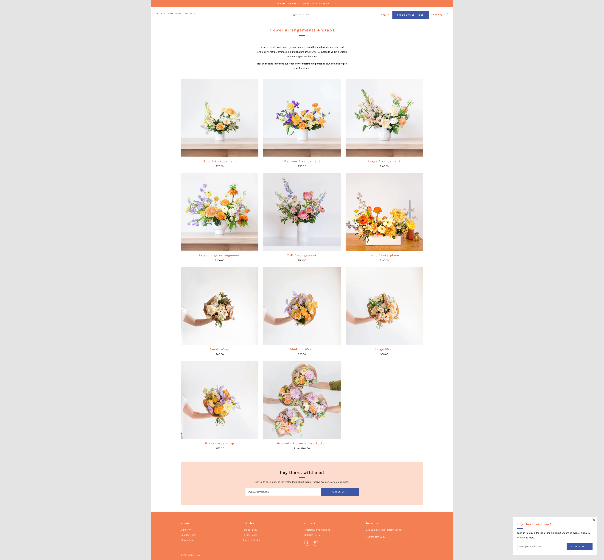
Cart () (436, 14)
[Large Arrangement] (384, 118)
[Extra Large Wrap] (219, 400)
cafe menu (175, 13)
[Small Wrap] (219, 306)
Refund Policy (250, 529)
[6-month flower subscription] (302, 400)
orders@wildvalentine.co (317, 529)
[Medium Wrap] (302, 306)
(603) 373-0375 (312, 535)
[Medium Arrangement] (302, 118)
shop (159, 13)
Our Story (186, 529)
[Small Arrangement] (219, 118)
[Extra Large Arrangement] (219, 212)
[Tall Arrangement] (302, 212)
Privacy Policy (250, 535)
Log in (385, 14)
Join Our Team (188, 535)
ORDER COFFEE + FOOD (410, 15)
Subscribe (338, 492)
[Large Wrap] (384, 306)
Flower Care (187, 540)
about (189, 13)
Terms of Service (251, 540)
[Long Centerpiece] (384, 212)
